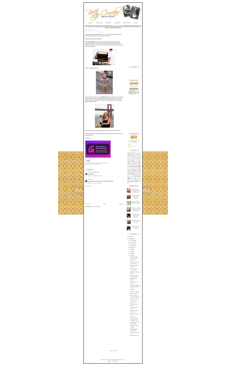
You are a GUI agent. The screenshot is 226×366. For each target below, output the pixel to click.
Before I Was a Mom (134, 298)
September (132, 245)
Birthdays (129, 154)
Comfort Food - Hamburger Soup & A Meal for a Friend (135, 191)
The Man (132, 178)
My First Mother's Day (134, 293)
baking (128, 181)
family (133, 181)
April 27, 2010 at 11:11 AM (95, 175)
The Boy (137, 176)
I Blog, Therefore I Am (134, 335)
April (131, 255)
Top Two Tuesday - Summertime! (94, 32)
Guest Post (136, 160)
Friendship (129, 158)
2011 (130, 236)
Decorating (131, 155)
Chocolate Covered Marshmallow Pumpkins (135, 216)
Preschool (129, 172)
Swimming (129, 176)
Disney (128, 157)
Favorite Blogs (136, 157)
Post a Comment (88, 186)
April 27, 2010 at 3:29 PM (95, 183)
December (132, 240)
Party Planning (137, 169)
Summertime (97, 164)
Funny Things (136, 158)
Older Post (121, 204)
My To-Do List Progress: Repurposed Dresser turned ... (135, 286)
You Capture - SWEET (134, 291)
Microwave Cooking (130, 164)
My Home (135, 167)
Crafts (139, 154)
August (131, 247)
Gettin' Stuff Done (133, 317)
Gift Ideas (129, 160)
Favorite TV (132, 289)
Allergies (137, 153)
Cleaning (134, 154)
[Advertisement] (94, 195)
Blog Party (91, 164)
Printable (136, 172)
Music (128, 167)
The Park (138, 178)
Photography (133, 170)
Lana (89, 179)
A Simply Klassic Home (117, 25)
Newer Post (87, 204)
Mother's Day (137, 164)
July (131, 249)
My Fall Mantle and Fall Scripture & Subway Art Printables (135, 209)
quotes (139, 181)
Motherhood (133, 166)
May (131, 253)
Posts (130, 144)
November (132, 242)
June (131, 251)
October (131, 243)
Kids (131, 163)
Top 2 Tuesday (106, 34)
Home (104, 204)
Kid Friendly (137, 161)
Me (137, 163)
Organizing (129, 169)
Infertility (129, 161)
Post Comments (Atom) (95, 206)
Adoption (129, 153)
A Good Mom (132, 260)
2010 (130, 238)
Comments (131, 146)
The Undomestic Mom (92, 172)
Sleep (136, 173)
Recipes (129, 173)
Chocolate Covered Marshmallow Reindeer (135, 197)
